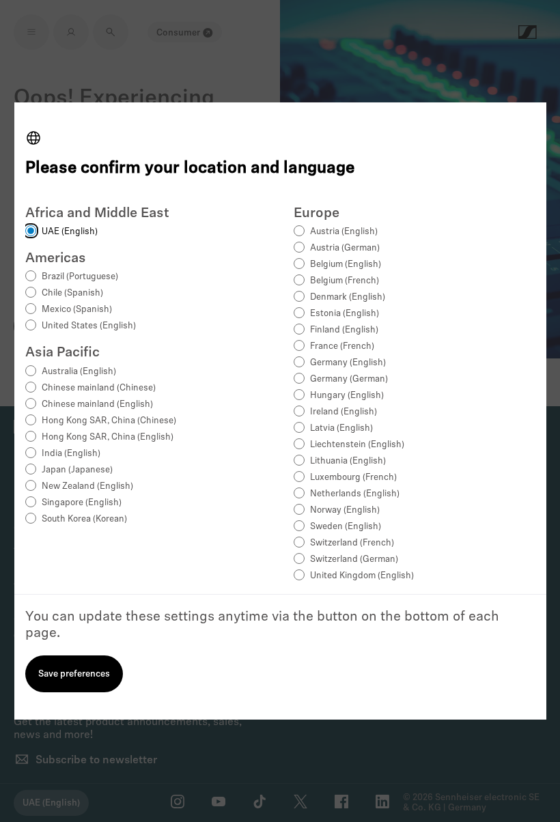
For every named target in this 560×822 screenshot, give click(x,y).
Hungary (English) (347, 395)
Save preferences (74, 674)
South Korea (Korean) (84, 519)
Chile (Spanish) (72, 293)
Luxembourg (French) (353, 477)
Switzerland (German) (354, 559)
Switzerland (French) (352, 543)
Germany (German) (349, 379)
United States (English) (89, 326)
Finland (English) (344, 330)
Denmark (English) (347, 297)
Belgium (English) (345, 264)
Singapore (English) (82, 502)
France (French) (342, 346)
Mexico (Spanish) (77, 309)
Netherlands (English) (355, 494)
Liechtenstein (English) (357, 444)
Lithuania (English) (348, 461)
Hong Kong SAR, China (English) (107, 437)
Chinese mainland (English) (97, 404)
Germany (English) (348, 362)
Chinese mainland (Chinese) (99, 388)
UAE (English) (70, 231)
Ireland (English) (343, 412)
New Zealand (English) (87, 486)
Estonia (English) (344, 313)
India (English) (71, 453)
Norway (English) (345, 510)
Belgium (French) (344, 281)
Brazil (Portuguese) (80, 276)
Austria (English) (344, 231)
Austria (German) (345, 248)
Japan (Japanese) (77, 470)
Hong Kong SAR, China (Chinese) (109, 420)
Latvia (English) (341, 428)
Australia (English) (79, 371)
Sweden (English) (345, 526)
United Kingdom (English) (362, 575)
